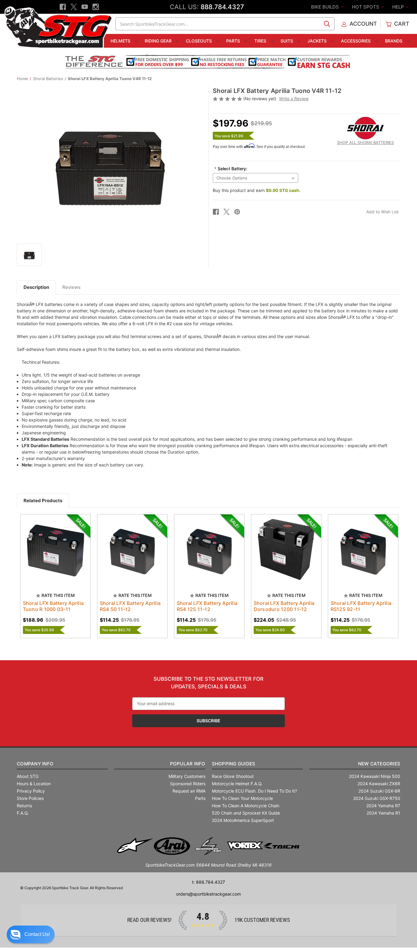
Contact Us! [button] (37, 934)
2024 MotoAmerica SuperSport (243, 820)
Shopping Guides (234, 764)
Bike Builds (325, 7)
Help (398, 7)
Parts (233, 40)
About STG (27, 776)
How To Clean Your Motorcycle (242, 798)
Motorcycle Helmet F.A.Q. (237, 783)
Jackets (317, 40)
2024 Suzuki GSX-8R (379, 791)
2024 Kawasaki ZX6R (378, 783)
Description (36, 287)
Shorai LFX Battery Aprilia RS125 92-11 (361, 606)
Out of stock (55, 554)
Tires (260, 40)
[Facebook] (63, 7)
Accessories (356, 40)
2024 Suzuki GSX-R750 (376, 798)
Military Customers (187, 776)
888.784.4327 (222, 7)
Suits (287, 40)
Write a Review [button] (294, 98)
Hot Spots (366, 7)
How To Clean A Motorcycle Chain (245, 805)
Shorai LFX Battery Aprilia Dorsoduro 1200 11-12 (284, 606)
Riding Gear (159, 40)
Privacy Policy (31, 791)
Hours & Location (34, 783)
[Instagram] (95, 7)
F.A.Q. (23, 813)
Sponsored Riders (187, 783)
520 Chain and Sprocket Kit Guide (246, 813)
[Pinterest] (237, 212)
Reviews (71, 287)
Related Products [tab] (43, 500)
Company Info (35, 764)
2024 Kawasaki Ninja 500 (374, 776)
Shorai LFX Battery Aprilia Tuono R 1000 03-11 (53, 606)
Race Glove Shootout (233, 776)
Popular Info (187, 764)
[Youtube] (85, 7)
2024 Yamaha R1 (383, 813)
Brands (394, 40)
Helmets (121, 40)
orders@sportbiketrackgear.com (208, 894)
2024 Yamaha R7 (383, 805)
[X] (74, 7)
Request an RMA (188, 791)
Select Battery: (230, 168)
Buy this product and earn (256, 190)
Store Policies (30, 798)
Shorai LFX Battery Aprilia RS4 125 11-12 (207, 606)
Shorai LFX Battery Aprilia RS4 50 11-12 (130, 606)
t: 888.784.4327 (208, 882)
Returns (24, 805)
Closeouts (199, 40)
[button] (31, 934)
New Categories (379, 764)
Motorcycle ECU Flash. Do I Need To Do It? (254, 791)
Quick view (52, 544)
